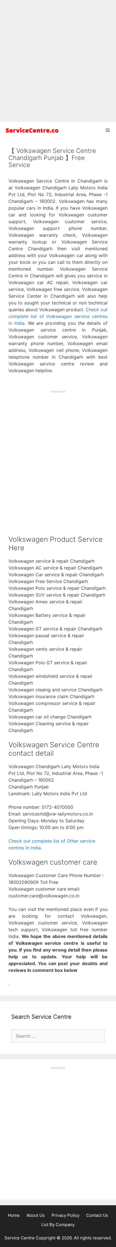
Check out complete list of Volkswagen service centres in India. (58, 316)
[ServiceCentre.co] (31, 130)
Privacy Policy (65, 1215)
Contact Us (97, 1215)
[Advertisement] (58, 61)
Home (14, 1215)
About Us (35, 1215)
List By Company (58, 1224)
